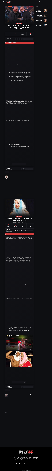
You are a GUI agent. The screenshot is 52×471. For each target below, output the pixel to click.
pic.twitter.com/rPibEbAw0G (14, 144)
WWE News (19, 23)
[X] (17, 39)
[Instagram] (28, 39)
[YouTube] (26, 39)
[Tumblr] (27, 463)
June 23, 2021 (27, 146)
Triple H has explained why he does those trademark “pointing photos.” (17, 64)
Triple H (7, 171)
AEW (22, 1)
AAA (29, 1)
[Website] (30, 394)
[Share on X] (24, 169)
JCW (33, 1)
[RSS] (38, 463)
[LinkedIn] (21, 39)
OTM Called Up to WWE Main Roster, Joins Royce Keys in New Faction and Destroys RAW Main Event (39, 16)
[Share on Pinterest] (28, 169)
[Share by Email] (32, 169)
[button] (39, 2)
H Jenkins (14, 222)
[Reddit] (32, 39)
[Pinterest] (24, 39)
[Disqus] (19, 425)
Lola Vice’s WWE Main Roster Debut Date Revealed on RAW (39, 21)
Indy (37, 1)
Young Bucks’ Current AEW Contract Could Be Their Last (39, 11)
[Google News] (19, 39)
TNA (26, 1)
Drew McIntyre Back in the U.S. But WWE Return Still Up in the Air (39, 25)
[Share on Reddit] (30, 169)
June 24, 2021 (26, 330)
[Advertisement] (11, 111)
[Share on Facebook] (21, 169)
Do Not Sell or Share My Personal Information (26, 470)
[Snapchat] (30, 39)
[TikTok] (35, 463)
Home (14, 1)
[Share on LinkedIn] (26, 169)
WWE (18, 1)
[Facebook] (15, 39)
